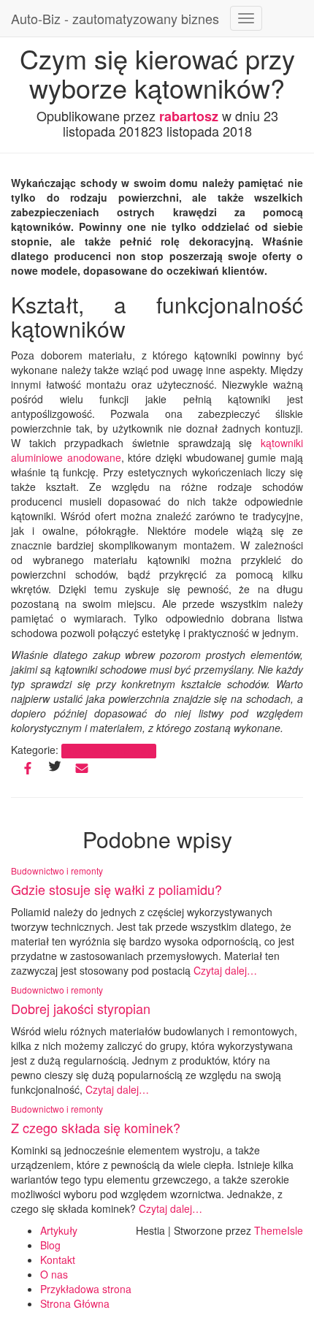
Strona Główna (75, 1303)
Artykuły (58, 1230)
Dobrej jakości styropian (80, 1008)
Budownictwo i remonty (108, 750)
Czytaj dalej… (224, 970)
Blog (50, 1245)
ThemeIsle (278, 1230)
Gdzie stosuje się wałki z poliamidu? (116, 889)
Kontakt (57, 1259)
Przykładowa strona (85, 1288)
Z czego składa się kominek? (95, 1127)
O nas (54, 1274)
